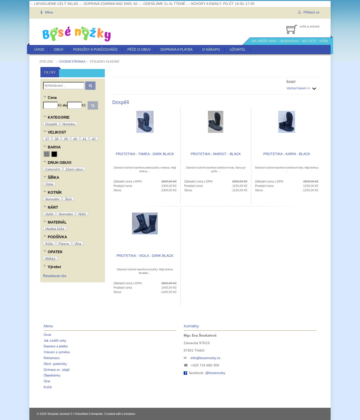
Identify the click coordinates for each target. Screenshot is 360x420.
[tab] (72, 98)
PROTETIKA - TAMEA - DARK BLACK (145, 154)
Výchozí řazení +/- (298, 88)
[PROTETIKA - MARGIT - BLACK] (215, 122)
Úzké (49, 184)
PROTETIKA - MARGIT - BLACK (216, 154)
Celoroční (52, 169)
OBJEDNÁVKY (290, 41)
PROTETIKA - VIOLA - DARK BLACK (145, 256)
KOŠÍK (323, 41)
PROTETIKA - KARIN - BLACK (286, 154)
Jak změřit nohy (55, 340)
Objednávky (52, 375)
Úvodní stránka (72, 61)
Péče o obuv (139, 49)
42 (94, 139)
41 (84, 139)
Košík (48, 387)
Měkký (50, 259)
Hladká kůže (54, 229)
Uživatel (238, 49)
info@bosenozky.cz (205, 358)
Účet (47, 381)
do (65, 105)
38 (57, 139)
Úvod (39, 49)
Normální (52, 199)
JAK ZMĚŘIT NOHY (264, 41)
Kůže (49, 244)
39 (66, 139)
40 (75, 139)
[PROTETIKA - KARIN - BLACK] (286, 122)
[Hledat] (90, 85)
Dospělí (51, 124)
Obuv (58, 49)
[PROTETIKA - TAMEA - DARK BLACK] (145, 122)
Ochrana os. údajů (57, 370)
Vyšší (49, 214)
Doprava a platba (176, 49)
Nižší (82, 214)
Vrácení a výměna (57, 352)
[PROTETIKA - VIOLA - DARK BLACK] (145, 223)
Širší (68, 199)
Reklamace (52, 358)
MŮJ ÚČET (309, 41)
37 (47, 139)
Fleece (64, 244)
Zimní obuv (74, 169)
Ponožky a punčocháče (95, 49)
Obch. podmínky (55, 364)
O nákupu (211, 49)
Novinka (68, 124)
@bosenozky (215, 373)
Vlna (77, 244)
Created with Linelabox (119, 414)
